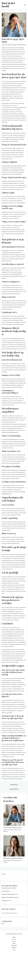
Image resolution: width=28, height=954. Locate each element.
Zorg (14, 950)
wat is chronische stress (12, 432)
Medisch (14, 947)
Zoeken (3, 874)
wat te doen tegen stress (11, 428)
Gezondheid (14, 945)
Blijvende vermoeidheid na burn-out (10, 897)
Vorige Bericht (14, 784)
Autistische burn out (6, 900)
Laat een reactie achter (7, 44)
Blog (14, 44)
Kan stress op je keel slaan (12, 858)
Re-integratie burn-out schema (9, 888)
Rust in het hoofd (8, 5)
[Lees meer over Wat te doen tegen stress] (14, 815)
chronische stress (19, 660)
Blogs (14, 943)
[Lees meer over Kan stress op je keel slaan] (14, 845)
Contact (14, 941)
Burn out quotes (5, 891)
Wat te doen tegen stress (12, 827)
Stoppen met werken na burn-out (9, 894)
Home (14, 937)
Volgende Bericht (14, 789)
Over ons (14, 939)
